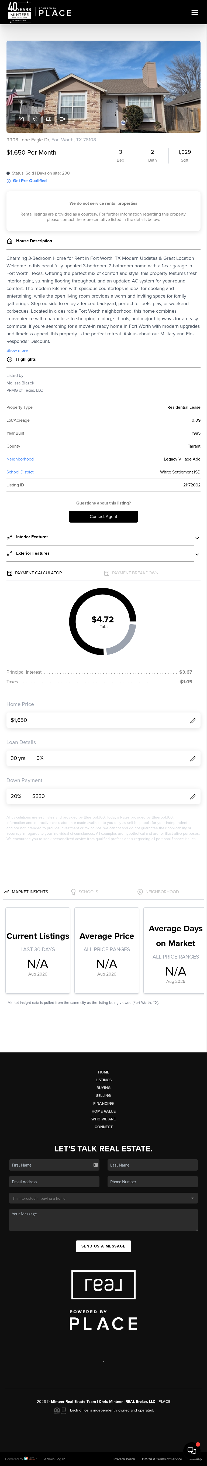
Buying (103, 1088)
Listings (104, 1080)
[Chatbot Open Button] (192, 1451)
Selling (103, 1095)
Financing (103, 1103)
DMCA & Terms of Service (162, 1459)
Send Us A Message (103, 1246)
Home (103, 1072)
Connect (104, 1127)
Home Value (104, 1111)
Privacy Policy (124, 1459)
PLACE (164, 1401)
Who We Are (103, 1119)
